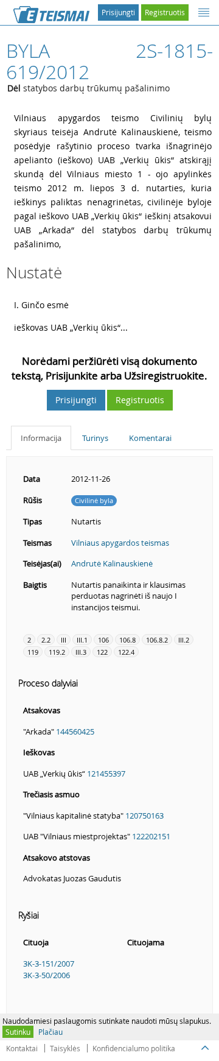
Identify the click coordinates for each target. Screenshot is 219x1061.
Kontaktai (22, 1048)
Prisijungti (118, 12)
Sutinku (17, 1032)
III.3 (80, 652)
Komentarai (150, 437)
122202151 (151, 836)
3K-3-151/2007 (48, 963)
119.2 (57, 652)
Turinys (95, 437)
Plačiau (50, 1032)
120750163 (144, 815)
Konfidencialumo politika (133, 1048)
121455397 (106, 773)
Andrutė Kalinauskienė (112, 563)
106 (103, 639)
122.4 (126, 652)
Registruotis (165, 12)
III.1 (82, 639)
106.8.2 (157, 639)
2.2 (45, 639)
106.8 (127, 639)
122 (102, 652)
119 (32, 652)
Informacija (41, 437)
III (63, 639)
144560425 (75, 731)
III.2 (183, 639)
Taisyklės (65, 1048)
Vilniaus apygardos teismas (120, 542)
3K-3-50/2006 (46, 975)
